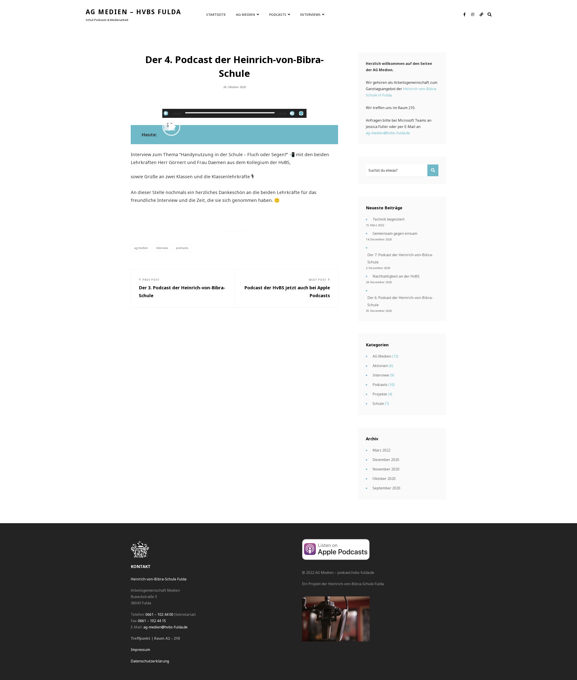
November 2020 (386, 469)
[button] (171, 127)
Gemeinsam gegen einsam (395, 233)
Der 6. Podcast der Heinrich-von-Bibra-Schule (400, 301)
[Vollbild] (301, 113)
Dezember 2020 (386, 459)
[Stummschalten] (292, 113)
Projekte (380, 394)
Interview (162, 248)
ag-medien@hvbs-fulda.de (388, 132)
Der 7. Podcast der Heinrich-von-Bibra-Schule (400, 258)
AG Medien (245, 14)
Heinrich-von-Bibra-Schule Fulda (158, 579)
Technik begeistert (389, 219)
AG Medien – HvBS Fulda (133, 11)
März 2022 (381, 450)
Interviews (310, 14)
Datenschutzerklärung (150, 661)
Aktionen (380, 365)
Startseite (216, 14)
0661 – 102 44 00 (159, 614)
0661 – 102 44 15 (152, 620)
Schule (378, 403)
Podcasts (277, 14)
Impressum (140, 649)
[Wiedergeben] (166, 113)
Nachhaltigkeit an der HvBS (396, 276)
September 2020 (386, 488)
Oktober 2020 (384, 478)
